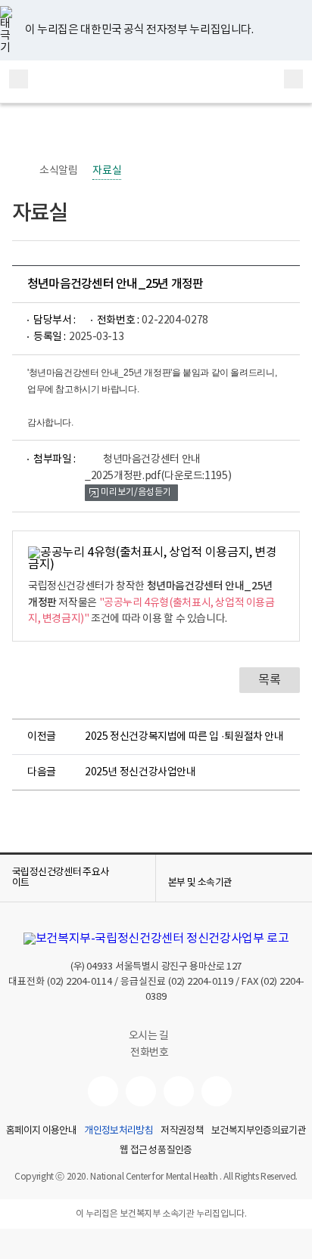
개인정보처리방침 (118, 1131)
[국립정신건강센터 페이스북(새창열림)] (141, 1091)
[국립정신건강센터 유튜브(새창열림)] (103, 1091)
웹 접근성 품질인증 (156, 1151)
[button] (77, 878)
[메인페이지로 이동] (156, 82)
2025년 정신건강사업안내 (140, 772)
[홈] (19, 170)
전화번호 (149, 1053)
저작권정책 (182, 1131)
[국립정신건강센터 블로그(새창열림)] (216, 1091)
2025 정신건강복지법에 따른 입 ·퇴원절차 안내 (184, 737)
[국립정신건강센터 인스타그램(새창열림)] (179, 1091)
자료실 (106, 171)
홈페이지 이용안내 (41, 1131)
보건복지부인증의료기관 (258, 1131)
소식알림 (58, 171)
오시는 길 (150, 1036)
